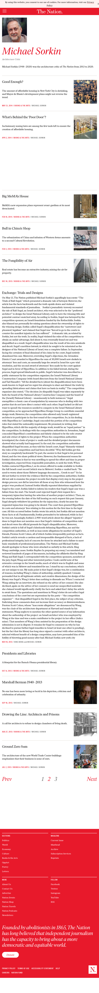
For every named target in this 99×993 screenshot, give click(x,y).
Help (58, 968)
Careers (5, 973)
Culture (5, 853)
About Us (6, 884)
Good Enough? (12, 82)
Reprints (55, 858)
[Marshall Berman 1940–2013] (85, 692)
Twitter (54, 889)
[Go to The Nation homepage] (49, 11)
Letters (5, 871)
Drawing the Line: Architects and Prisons (30, 714)
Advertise (6, 893)
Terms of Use (23, 968)
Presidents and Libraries (19, 653)
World (5, 845)
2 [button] (49, 779)
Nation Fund (16, 973)
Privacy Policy (8, 968)
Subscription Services (61, 853)
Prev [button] (7, 779)
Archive (54, 849)
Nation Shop (8, 902)
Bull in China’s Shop (16, 228)
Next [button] (92, 779)
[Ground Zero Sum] (85, 756)
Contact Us (7, 889)
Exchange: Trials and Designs (22, 293)
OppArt (5, 862)
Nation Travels (9, 906)
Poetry (5, 867)
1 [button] (43, 779)
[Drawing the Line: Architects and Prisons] (85, 724)
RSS (53, 902)
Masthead (55, 845)
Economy (6, 849)
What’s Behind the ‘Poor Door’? (24, 117)
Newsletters (7, 915)
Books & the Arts (22, 105)
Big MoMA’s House (15, 196)
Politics (5, 840)
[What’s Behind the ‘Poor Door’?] (85, 127)
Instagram (55, 893)
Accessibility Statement (42, 968)
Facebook (55, 884)
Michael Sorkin (39, 105)
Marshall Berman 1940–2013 (22, 682)
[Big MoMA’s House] (85, 206)
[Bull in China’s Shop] (85, 238)
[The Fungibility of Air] (85, 270)
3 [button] (56, 779)
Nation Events (8, 897)
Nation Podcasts (9, 911)
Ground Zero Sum (14, 746)
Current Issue (57, 840)
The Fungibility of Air (17, 261)
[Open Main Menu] (4, 11)
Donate (10, 954)
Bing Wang (18, 642)
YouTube (55, 897)
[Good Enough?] (85, 92)
